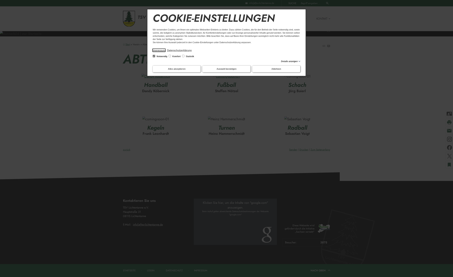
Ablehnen (276, 69)
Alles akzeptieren (176, 69)
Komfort (176, 56)
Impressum (159, 50)
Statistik (189, 56)
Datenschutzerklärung (179, 50)
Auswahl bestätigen (226, 69)
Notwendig (162, 56)
